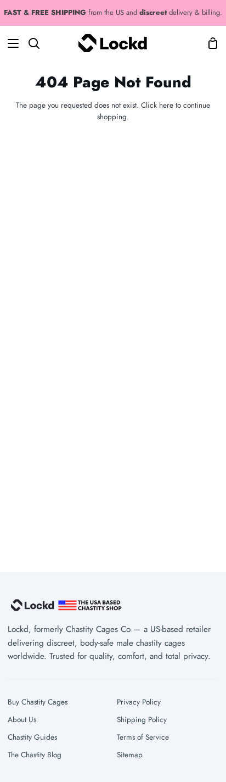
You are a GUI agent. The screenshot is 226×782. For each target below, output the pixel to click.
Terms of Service (143, 736)
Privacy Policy (139, 701)
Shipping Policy (142, 719)
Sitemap (130, 754)
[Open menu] (10, 43)
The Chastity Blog (34, 754)
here (166, 104)
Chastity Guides (32, 736)
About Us (22, 719)
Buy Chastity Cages (37, 701)
